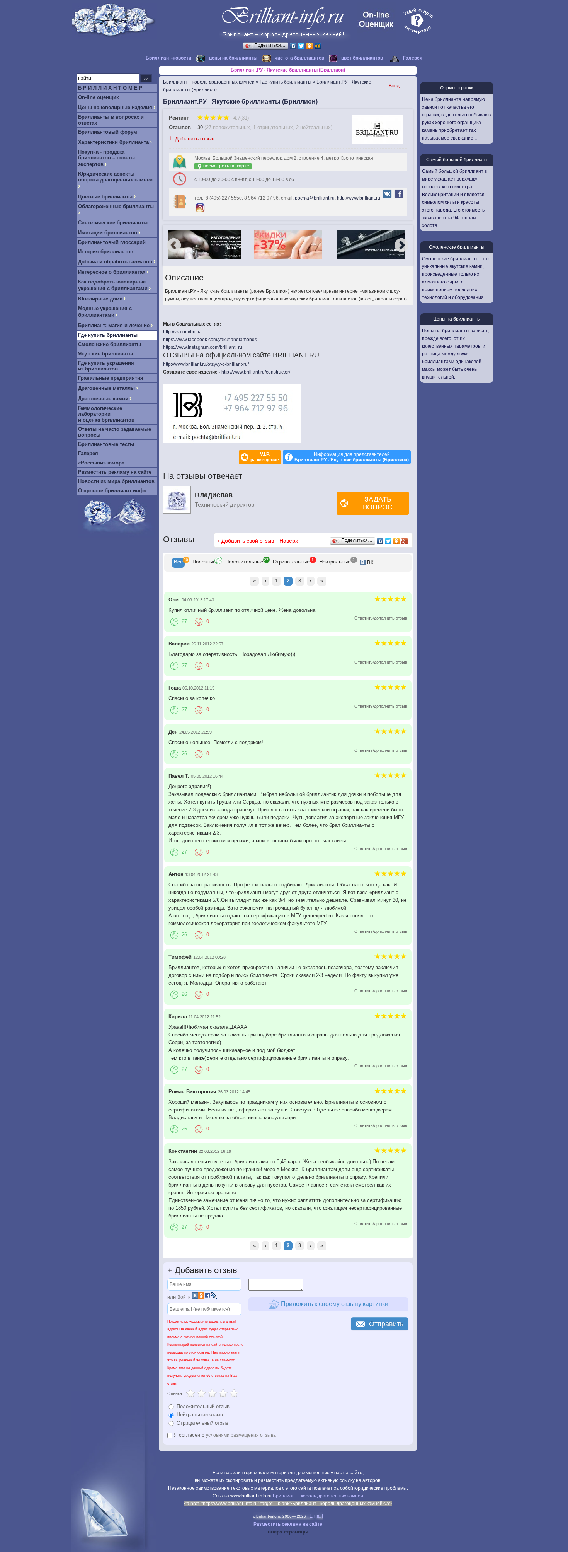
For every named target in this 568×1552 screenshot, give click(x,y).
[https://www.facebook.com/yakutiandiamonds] (399, 198)
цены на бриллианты (233, 58)
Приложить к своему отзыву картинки (333, 1304)
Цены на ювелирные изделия (115, 107)
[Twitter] (302, 46)
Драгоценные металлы (106, 388)
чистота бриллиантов (299, 58)
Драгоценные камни (103, 398)
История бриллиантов (105, 251)
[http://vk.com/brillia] (387, 198)
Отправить (386, 1324)
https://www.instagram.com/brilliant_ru (202, 347)
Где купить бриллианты (108, 335)
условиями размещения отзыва (241, 1435)
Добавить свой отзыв (247, 541)
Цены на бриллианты (457, 319)
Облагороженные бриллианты (116, 206)
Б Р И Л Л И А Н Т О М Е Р (110, 88)
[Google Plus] (405, 541)
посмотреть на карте (225, 166)
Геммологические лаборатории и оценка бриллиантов (106, 414)
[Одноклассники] (310, 46)
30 (200, 127)
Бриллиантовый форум (107, 132)
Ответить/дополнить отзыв (380, 618)
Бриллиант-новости (168, 58)
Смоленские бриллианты (109, 344)
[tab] (178, 563)
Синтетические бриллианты (113, 222)
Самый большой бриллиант (457, 159)
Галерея (412, 58)
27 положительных (228, 127)
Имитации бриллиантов (107, 233)
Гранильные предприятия (110, 378)
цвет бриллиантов (362, 58)
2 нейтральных (313, 127)
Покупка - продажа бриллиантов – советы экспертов (106, 158)
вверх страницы (288, 1532)
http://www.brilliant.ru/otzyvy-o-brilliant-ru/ (206, 364)
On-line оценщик (98, 97)
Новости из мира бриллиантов (116, 481)
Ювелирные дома (100, 299)
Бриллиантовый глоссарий (112, 242)
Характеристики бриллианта (113, 142)
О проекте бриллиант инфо (112, 490)
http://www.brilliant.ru (358, 198)
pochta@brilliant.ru (315, 198)
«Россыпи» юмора (101, 463)
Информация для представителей (351, 457)
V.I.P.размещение (264, 457)
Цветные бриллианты (105, 197)
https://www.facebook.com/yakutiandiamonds (210, 339)
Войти (184, 1297)
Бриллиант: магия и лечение (114, 325)
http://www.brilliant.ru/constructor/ (255, 372)
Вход (394, 86)
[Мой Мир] (318, 46)
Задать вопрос (378, 503)
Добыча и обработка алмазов (115, 262)
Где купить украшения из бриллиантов (106, 366)
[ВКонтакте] (293, 46)
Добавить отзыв (194, 138)
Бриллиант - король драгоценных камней (318, 1496)
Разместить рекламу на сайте (114, 472)
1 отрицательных (273, 127)
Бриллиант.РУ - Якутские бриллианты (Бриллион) (288, 70)
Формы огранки (457, 87)
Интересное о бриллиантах (111, 272)
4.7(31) (240, 118)
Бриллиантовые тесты (106, 444)
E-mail (316, 1516)
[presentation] (178, 563)
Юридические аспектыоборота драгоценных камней (115, 177)
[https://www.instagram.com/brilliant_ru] (200, 212)
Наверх (288, 541)
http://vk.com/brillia (182, 332)
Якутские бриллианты (105, 354)
